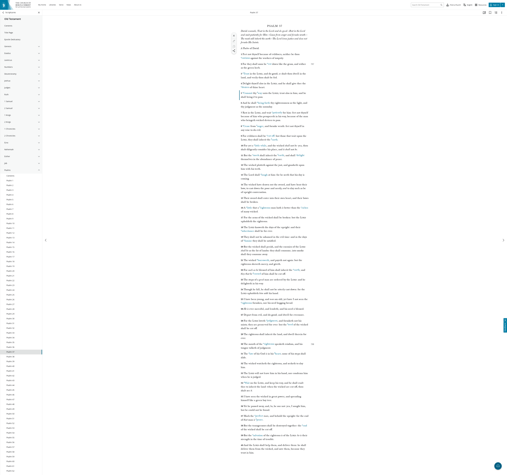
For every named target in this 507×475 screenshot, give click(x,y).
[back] (3, 12)
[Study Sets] (484, 12)
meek (256, 155)
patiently (277, 112)
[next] (503, 240)
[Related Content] (496, 12)
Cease (246, 126)
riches (305, 207)
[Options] (501, 12)
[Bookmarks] (490, 12)
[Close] (234, 36)
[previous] (46, 240)
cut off (270, 136)
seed (290, 324)
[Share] (234, 51)
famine (248, 240)
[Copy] (234, 46)
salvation (258, 435)
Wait (247, 383)
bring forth (264, 103)
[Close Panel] (39, 12)
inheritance (248, 231)
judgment (272, 320)
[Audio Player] (498, 466)
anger (260, 126)
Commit (247, 93)
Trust (246, 73)
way (260, 93)
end (305, 425)
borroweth (263, 260)
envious (246, 58)
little (249, 207)
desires (245, 87)
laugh (264, 174)
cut (269, 64)
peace (260, 419)
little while (260, 145)
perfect (259, 416)
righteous (265, 207)
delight (300, 155)
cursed (257, 274)
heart (278, 353)
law (251, 353)
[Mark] (234, 41)
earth (275, 139)
